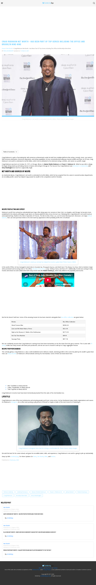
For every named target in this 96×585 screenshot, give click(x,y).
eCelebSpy (10, 518)
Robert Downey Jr (82, 492)
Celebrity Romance (22, 492)
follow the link (12, 353)
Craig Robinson (8, 495)
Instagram (14, 402)
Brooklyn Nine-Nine (21, 495)
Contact (55, 568)
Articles (53, 456)
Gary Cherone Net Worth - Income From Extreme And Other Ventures (23, 514)
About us (41, 568)
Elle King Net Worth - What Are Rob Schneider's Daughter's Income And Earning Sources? (29, 532)
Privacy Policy (47, 569)
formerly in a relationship (80, 166)
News (35, 456)
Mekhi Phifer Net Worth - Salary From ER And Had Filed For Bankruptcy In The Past (27, 550)
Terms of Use (36, 569)
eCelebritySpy (14, 456)
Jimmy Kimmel (70, 492)
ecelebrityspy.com (45, 576)
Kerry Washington (36, 495)
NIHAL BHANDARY (8, 51)
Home (3, 48)
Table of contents (9, 152)
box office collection (67, 317)
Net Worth (9, 48)
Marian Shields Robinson (39, 492)
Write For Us (48, 568)
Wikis (46, 456)
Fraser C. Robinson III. (56, 492)
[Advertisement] (48, 21)
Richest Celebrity (8, 492)
